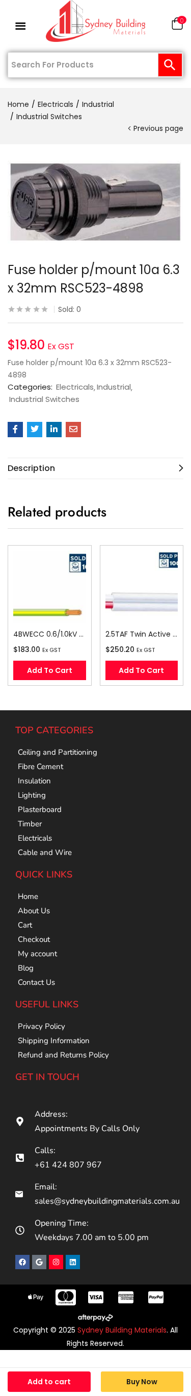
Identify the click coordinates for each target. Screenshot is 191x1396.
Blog (26, 968)
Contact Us (36, 982)
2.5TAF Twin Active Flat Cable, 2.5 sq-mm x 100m (141, 634)
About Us (34, 911)
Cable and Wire (45, 852)
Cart (25, 925)
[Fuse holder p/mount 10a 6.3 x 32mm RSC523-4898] (15, 429)
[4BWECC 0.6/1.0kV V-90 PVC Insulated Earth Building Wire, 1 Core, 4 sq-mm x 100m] (49, 587)
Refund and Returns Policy (63, 1055)
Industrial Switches (49, 116)
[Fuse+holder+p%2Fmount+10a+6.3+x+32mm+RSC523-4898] (34, 429)
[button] (177, 25)
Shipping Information (54, 1040)
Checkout (34, 939)
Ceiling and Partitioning (57, 752)
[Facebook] (22, 1262)
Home (18, 104)
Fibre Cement (40, 766)
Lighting (32, 795)
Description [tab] (31, 468)
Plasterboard (40, 809)
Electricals (55, 104)
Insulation (34, 781)
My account (37, 954)
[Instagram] (56, 1262)
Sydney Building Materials (122, 1330)
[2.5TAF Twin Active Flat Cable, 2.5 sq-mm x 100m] (141, 587)
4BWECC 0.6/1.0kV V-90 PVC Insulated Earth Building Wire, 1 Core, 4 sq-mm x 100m (49, 634)
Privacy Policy (41, 1026)
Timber (30, 824)
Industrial (98, 104)
